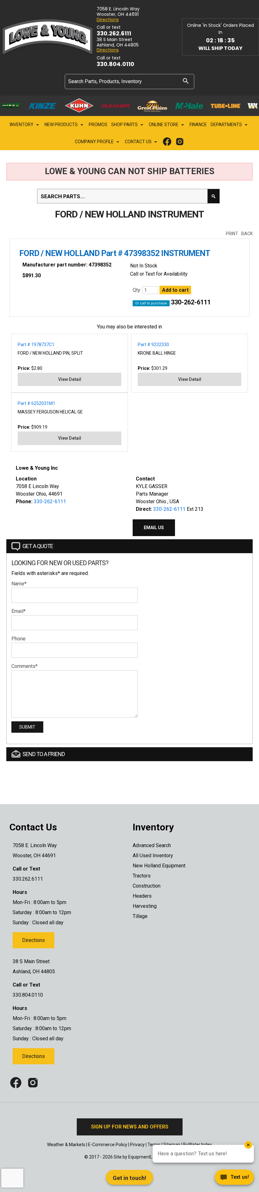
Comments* (24, 666)
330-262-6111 (191, 302)
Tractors (142, 876)
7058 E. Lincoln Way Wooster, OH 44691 (118, 11)
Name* (19, 584)
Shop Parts (125, 124)
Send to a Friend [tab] (43, 754)
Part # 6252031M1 (36, 403)
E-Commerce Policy (107, 1144)
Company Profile (95, 141)
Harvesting (145, 906)
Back (247, 233)
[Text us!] (211, 1179)
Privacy (137, 1144)
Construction (146, 886)
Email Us (154, 527)
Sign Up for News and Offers (129, 1127)
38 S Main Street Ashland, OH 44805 (118, 42)
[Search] (185, 81)
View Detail (69, 379)
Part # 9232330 (153, 344)
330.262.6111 (114, 33)
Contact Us (139, 141)
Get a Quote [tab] (37, 546)
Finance (198, 124)
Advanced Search (152, 845)
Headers (142, 896)
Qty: (137, 290)
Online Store (164, 124)
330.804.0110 (115, 64)
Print (232, 233)
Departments (227, 124)
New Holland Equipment (159, 866)
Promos (98, 124)
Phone (18, 639)
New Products (62, 124)
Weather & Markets (66, 1144)
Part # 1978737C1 (36, 344)
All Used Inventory (153, 856)
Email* (18, 611)
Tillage (140, 916)
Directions (108, 19)
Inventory (22, 124)
